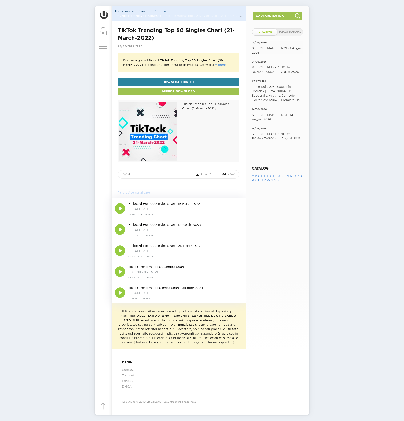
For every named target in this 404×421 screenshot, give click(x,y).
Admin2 (206, 174)
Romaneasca (124, 11)
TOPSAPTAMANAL (290, 32)
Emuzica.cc (153, 402)
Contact (128, 370)
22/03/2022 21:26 (130, 46)
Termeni (128, 375)
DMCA (127, 386)
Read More (179, 208)
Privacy (127, 381)
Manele (144, 11)
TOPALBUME (264, 32)
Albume (160, 11)
